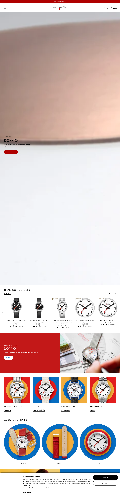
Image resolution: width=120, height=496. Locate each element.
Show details (27, 493)
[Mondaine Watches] (60, 8)
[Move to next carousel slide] (66, 281)
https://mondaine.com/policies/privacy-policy (46, 488)
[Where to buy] (111, 7)
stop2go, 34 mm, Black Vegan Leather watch (39, 321)
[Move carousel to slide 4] (63, 281)
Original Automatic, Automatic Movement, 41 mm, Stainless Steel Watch (62, 322)
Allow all (105, 477)
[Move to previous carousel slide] (54, 281)
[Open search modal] (104, 7)
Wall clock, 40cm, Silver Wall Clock (85, 321)
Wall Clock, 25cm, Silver (107, 320)
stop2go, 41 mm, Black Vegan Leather (16, 321)
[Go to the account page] (107, 7)
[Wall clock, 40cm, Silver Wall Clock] (85, 307)
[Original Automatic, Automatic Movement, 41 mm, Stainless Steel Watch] (62, 307)
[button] (16, 326)
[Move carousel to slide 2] (59, 281)
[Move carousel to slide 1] (57, 281)
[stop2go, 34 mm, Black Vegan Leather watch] (39, 307)
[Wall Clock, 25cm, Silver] (108, 307)
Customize (104, 483)
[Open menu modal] (5, 7)
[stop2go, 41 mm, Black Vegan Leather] (16, 307)
